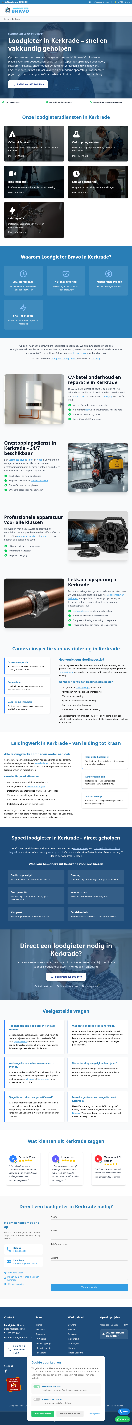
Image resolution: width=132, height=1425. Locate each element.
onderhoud (79, 396)
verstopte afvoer (17, 459)
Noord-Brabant (75, 1352)
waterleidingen (42, 763)
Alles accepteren (43, 1413)
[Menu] (125, 10)
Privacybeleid (95, 1413)
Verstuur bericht (89, 1287)
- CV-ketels (41, 1338)
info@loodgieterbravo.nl (20, 1337)
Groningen (73, 1343)
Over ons (40, 1329)
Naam (54, 1216)
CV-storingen (43, 1079)
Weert (74, 358)
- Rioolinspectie (43, 1348)
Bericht (54, 1257)
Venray (66, 358)
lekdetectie (47, 536)
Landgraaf (56, 358)
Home (6, 19)
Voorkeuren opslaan (70, 1413)
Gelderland (73, 1338)
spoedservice (20, 1041)
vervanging (106, 396)
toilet (30, 459)
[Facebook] (5, 1371)
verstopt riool (55, 852)
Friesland (72, 1334)
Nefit (87, 409)
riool (39, 459)
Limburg (96, 358)
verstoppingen (66, 672)
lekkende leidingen (35, 786)
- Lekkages (41, 1352)
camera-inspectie (39, 480)
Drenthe (72, 1324)
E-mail (54, 1230)
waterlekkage (80, 848)
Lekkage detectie (81, 611)
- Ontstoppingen (44, 1343)
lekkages (30, 1079)
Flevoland (72, 1329)
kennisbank (79, 353)
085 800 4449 (14, 1333)
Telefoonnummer (59, 1244)
